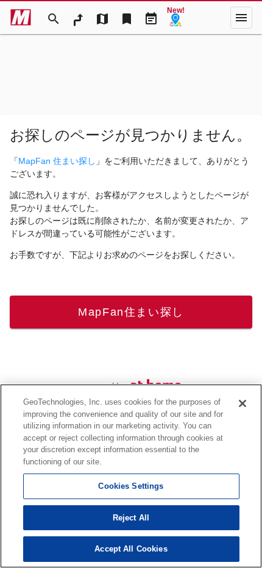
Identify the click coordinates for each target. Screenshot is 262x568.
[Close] (242, 403)
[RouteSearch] (78, 17)
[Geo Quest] (175, 17)
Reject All (131, 517)
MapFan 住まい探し (57, 161)
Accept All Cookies (130, 548)
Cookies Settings (130, 486)
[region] (131, 476)
